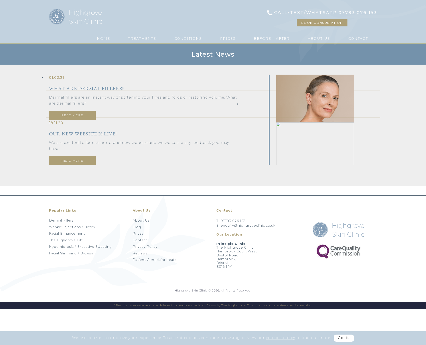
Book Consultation (322, 22)
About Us (319, 38)
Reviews (140, 253)
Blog (137, 227)
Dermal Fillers (61, 220)
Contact (358, 38)
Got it (343, 338)
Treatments (142, 38)
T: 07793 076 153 (230, 221)
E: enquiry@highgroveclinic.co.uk (245, 226)
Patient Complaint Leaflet (156, 260)
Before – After (272, 38)
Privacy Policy (145, 247)
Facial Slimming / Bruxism (72, 253)
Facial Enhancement (67, 234)
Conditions (188, 38)
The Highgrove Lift (66, 240)
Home (103, 38)
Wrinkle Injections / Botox (72, 227)
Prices (228, 38)
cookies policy (280, 338)
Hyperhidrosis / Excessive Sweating (80, 247)
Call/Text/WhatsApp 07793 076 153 (325, 12)
